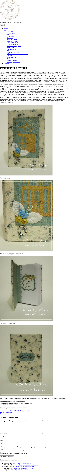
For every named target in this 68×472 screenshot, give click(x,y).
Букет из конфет (12, 39)
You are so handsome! (6, 412)
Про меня (6, 63)
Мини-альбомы (11, 49)
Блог (5, 30)
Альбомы (10, 31)
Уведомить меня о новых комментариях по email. (17, 450)
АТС (8, 34)
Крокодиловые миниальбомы (24, 469)
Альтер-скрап (11, 33)
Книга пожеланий (12, 44)
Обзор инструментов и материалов (17, 54)
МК (8, 50)
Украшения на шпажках (14, 60)
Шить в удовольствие (13, 62)
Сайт (1, 443)
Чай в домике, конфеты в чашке (23, 463)
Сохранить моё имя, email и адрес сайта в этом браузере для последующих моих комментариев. (31, 447)
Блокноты (10, 38)
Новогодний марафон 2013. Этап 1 (23, 468)
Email (2, 440)
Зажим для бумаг (12, 41)
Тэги (8, 58)
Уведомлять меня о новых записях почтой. (15, 453)
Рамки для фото (12, 57)
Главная (6, 28)
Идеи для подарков (13, 42)
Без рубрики (11, 36)
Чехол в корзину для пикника (25, 466)
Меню (2, 25)
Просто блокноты (5, 414)
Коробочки (10, 47)
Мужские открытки (13, 52)
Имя (2, 437)
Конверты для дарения (14, 46)
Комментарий (4, 433)
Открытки (10, 55)
